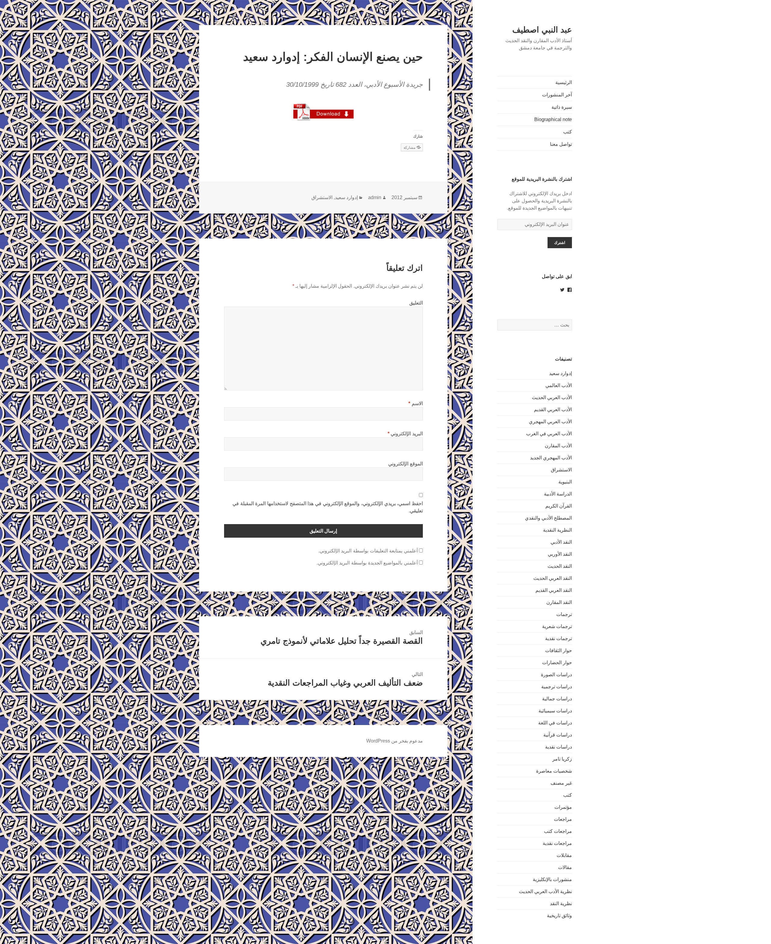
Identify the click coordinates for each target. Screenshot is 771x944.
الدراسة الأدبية (558, 493)
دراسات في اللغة (555, 722)
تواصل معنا (561, 144)
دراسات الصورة (556, 674)
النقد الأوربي (560, 554)
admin (374, 197)
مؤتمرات (563, 807)
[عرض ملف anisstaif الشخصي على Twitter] (562, 289)
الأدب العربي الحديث (552, 397)
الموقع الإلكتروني (405, 463)
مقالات (565, 867)
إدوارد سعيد (560, 373)
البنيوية (565, 481)
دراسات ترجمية (556, 686)
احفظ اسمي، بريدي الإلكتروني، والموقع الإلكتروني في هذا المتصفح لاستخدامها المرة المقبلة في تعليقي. (328, 507)
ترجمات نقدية (558, 638)
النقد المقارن (559, 602)
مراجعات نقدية (557, 843)
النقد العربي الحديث (552, 578)
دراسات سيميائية (555, 710)
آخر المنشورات (557, 94)
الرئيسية (563, 82)
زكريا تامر (562, 758)
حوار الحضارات (557, 662)
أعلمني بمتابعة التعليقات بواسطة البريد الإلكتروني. (368, 550)
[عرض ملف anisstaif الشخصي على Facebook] (569, 289)
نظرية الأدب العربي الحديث (545, 891)
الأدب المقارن (558, 445)
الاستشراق (561, 469)
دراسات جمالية (557, 698)
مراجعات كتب (558, 831)
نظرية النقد (561, 903)
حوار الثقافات (558, 650)
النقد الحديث (560, 566)
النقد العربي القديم (553, 590)
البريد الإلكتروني (405, 433)
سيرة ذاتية (561, 107)
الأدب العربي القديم (553, 409)
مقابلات (564, 855)
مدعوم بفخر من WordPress (394, 740)
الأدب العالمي (558, 385)
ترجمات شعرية (557, 626)
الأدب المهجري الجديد (551, 457)
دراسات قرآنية (557, 734)
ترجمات (564, 614)
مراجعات (563, 819)
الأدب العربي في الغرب (549, 433)
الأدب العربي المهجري (550, 421)
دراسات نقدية (558, 746)
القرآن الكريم (558, 505)
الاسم (415, 403)
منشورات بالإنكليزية (552, 879)
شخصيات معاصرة (554, 771)
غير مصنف (561, 783)
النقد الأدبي (561, 542)
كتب (567, 131)
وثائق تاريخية (559, 915)
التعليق (416, 302)
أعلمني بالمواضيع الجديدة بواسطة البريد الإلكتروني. (367, 562)
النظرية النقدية (557, 530)
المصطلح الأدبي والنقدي (548, 517)
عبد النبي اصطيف (542, 29)
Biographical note (553, 119)
